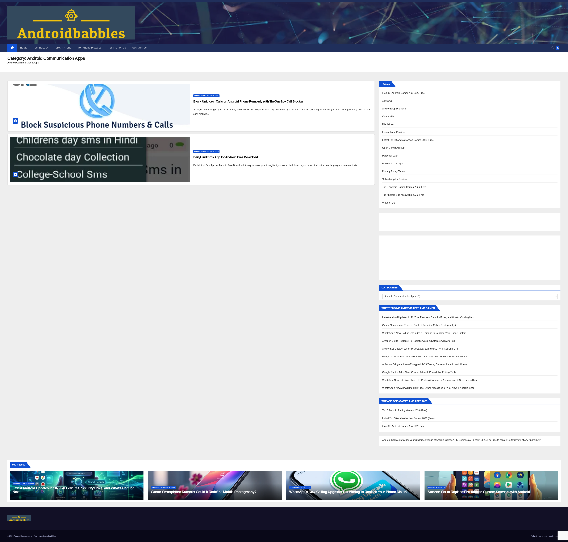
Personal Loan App (392, 163)
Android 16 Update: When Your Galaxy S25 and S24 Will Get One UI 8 (420, 348)
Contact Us (139, 48)
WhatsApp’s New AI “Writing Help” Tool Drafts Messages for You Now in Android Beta (428, 388)
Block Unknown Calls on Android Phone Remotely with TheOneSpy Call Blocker (248, 101)
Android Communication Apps (206, 95)
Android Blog (50, 536)
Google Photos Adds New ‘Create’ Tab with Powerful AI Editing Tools (419, 372)
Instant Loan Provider (393, 132)
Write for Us (118, 48)
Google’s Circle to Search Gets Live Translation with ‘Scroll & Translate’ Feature (425, 356)
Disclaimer (388, 124)
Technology (41, 48)
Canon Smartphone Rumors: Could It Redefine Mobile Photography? (419, 325)
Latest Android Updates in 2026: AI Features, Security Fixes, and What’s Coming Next (428, 317)
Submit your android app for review (545, 536)
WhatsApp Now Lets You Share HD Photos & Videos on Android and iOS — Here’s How (429, 380)
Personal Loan (390, 155)
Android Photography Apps (163, 487)
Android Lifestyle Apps (300, 487)
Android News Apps (436, 487)
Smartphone (63, 48)
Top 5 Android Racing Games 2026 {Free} (404, 187)
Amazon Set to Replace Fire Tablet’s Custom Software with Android (418, 341)
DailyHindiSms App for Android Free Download (225, 157)
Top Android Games (90, 48)
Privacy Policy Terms (393, 171)
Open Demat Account (393, 148)
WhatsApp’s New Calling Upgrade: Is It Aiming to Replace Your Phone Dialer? (424, 333)
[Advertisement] (397, 221)
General (17, 483)
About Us (387, 101)
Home (23, 48)
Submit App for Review (394, 179)
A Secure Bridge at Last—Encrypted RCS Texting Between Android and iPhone (424, 364)
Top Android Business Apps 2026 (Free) (403, 195)
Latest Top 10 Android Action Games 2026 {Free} (408, 140)
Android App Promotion (394, 108)
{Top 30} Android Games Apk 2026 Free (403, 93)
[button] (552, 47)
